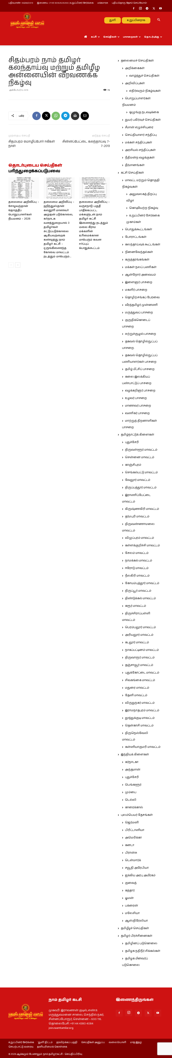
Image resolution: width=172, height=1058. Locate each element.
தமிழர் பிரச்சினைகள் (136, 936)
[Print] (75, 116)
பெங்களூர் (133, 784)
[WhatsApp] (56, 116)
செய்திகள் (109, 37)
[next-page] (17, 265)
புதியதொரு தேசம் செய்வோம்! (129, 3)
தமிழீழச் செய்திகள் (135, 928)
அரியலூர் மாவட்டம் (139, 635)
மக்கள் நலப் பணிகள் (140, 267)
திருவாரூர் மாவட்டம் (140, 657)
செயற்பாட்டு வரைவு (20, 1047)
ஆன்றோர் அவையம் (140, 274)
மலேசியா (132, 913)
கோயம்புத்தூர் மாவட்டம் (142, 583)
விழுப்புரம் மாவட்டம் (139, 538)
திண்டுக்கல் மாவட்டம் (140, 598)
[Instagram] (140, 9)
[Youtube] (160, 9)
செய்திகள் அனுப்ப (93, 1042)
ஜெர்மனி (132, 822)
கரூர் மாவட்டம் (135, 606)
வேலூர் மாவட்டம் (137, 480)
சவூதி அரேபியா (137, 868)
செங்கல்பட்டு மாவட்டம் (141, 472)
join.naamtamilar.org (61, 1028)
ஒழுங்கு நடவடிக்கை (144, 112)
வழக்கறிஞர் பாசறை (140, 390)
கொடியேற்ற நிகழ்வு (143, 208)
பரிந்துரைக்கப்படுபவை (34, 171)
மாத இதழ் (136, 1042)
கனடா (129, 845)
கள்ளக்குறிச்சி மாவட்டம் (142, 545)
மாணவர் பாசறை (138, 405)
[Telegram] (147, 9)
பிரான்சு (131, 852)
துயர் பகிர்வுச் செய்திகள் (143, 120)
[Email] (85, 116)
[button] (159, 20)
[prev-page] (11, 265)
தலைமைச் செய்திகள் (137, 60)
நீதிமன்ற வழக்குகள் (140, 157)
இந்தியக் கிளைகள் (135, 754)
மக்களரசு (102, 3)
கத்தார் (130, 890)
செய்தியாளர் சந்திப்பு (141, 135)
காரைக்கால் (134, 807)
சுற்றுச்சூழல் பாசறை (140, 334)
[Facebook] (133, 9)
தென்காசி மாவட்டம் (139, 725)
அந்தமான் (132, 769)
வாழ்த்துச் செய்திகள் (144, 75)
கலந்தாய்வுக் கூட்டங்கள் (142, 244)
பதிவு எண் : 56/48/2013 (20, 3)
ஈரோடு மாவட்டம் (137, 568)
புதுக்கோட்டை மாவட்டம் (142, 672)
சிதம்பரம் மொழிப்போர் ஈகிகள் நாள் (31, 143)
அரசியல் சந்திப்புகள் (140, 150)
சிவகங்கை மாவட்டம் (140, 680)
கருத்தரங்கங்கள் (137, 259)
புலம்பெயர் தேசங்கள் (137, 815)
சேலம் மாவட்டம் (137, 553)
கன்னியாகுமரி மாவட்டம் (142, 747)
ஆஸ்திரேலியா (136, 920)
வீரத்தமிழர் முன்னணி (141, 305)
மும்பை (130, 792)
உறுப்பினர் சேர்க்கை (21, 1042)
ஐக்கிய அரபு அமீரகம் (140, 875)
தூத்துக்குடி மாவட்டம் (140, 718)
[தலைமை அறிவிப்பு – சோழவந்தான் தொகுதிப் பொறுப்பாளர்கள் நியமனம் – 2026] (23, 188)
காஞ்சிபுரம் (133, 465)
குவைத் (131, 883)
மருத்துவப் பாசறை (139, 312)
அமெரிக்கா (133, 837)
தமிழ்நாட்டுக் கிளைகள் (137, 434)
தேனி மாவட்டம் (136, 695)
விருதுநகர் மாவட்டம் (140, 703)
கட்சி (94, 37)
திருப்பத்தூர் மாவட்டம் (140, 487)
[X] (154, 9)
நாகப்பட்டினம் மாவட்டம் (142, 650)
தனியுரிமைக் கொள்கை (52, 1047)
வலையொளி (117, 1042)
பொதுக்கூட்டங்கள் (138, 229)
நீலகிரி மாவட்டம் (137, 575)
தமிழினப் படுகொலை (141, 943)
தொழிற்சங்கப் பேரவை (142, 297)
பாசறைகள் (130, 37)
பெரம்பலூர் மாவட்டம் (140, 627)
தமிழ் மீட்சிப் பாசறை (140, 369)
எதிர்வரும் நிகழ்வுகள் (145, 91)
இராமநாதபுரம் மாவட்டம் (142, 710)
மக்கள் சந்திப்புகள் (138, 142)
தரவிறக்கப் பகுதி (66, 1042)
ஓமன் (129, 898)
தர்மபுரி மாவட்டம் (137, 516)
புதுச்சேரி (132, 442)
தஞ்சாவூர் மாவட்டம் (139, 665)
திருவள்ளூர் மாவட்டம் (141, 449)
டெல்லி (130, 800)
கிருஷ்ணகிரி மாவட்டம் (142, 509)
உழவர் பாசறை (136, 398)
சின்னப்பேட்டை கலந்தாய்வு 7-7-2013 (86, 143)
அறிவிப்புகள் (135, 83)
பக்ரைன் (131, 905)
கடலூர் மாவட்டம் (137, 642)
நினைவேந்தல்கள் (139, 252)
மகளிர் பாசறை (136, 290)
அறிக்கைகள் (135, 68)
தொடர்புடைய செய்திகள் (35, 165)
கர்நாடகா (131, 762)
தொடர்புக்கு (151, 37)
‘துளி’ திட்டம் (45, 1042)
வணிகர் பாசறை (137, 413)
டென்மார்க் (133, 860)
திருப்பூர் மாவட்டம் (138, 591)
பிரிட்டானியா (134, 830)
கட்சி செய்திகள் (132, 172)
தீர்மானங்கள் (135, 165)
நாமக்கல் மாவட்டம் (138, 560)
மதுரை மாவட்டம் (137, 687)
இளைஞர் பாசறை (138, 282)
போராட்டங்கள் (135, 237)
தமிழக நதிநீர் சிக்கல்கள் (142, 951)
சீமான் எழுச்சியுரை (139, 127)
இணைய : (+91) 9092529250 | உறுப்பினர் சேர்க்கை (65, 3)
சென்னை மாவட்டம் (139, 457)
